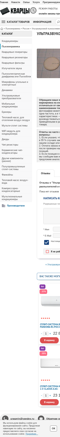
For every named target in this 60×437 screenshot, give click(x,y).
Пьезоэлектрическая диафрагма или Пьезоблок (16, 75)
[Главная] (1, 28)
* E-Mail (47, 235)
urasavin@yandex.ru (22, 418)
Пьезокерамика (11, 46)
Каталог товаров (18, 22)
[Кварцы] (14, 11)
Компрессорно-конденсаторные (11, 189)
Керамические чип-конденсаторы (12, 151)
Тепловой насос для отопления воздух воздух (16, 118)
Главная (4, 2)
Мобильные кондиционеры (10, 105)
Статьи (26, 2)
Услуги (36, 2)
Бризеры (6, 112)
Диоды (5, 139)
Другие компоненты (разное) (12, 159)
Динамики (7, 90)
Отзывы (45, 173)
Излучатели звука (12, 68)
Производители (16, 205)
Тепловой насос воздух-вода (15, 181)
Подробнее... (32, 434)
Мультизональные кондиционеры (12, 198)
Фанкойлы (7, 174)
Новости (15, 2)
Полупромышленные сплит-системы (13, 168)
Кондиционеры (10, 41)
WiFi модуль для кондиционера (11, 132)
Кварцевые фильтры (13, 62)
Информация (42, 22)
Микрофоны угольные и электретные (15, 83)
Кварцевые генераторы (14, 52)
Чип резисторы (10, 144)
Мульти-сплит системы (15, 125)
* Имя (46, 229)
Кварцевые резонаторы (15, 57)
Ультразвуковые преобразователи (11, 97)
